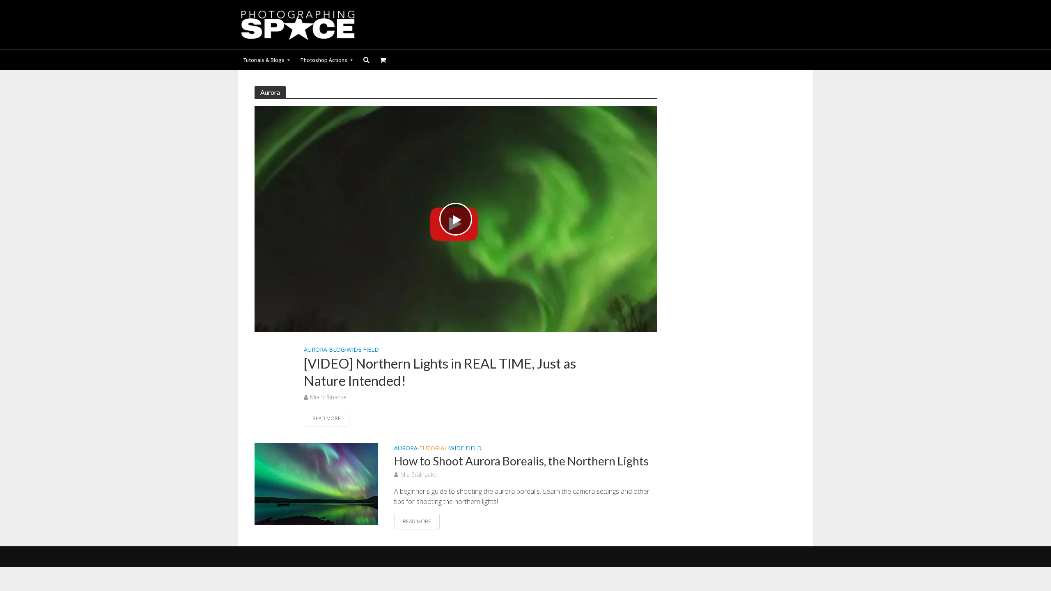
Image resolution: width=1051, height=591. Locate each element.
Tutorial (433, 448)
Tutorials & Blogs (264, 60)
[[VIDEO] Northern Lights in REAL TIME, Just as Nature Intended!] (456, 218)
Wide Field (363, 349)
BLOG (337, 349)
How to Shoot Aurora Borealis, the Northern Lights (521, 461)
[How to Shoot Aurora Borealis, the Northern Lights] (316, 483)
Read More (326, 418)
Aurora (315, 349)
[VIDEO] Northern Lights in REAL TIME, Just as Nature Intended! (440, 372)
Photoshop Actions (324, 60)
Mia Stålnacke (328, 397)
